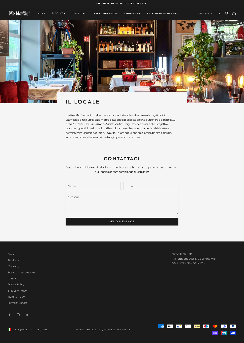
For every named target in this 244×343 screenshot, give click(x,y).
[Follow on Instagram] (18, 314)
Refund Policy (16, 296)
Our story (79, 13)
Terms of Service (17, 302)
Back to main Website (162, 13)
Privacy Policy (16, 284)
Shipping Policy (17, 290)
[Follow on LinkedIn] (27, 314)
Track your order (105, 13)
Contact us (132, 13)
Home (41, 13)
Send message (122, 221)
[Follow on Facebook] (9, 314)
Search (12, 254)
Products (58, 13)
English (204, 13)
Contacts (13, 278)
